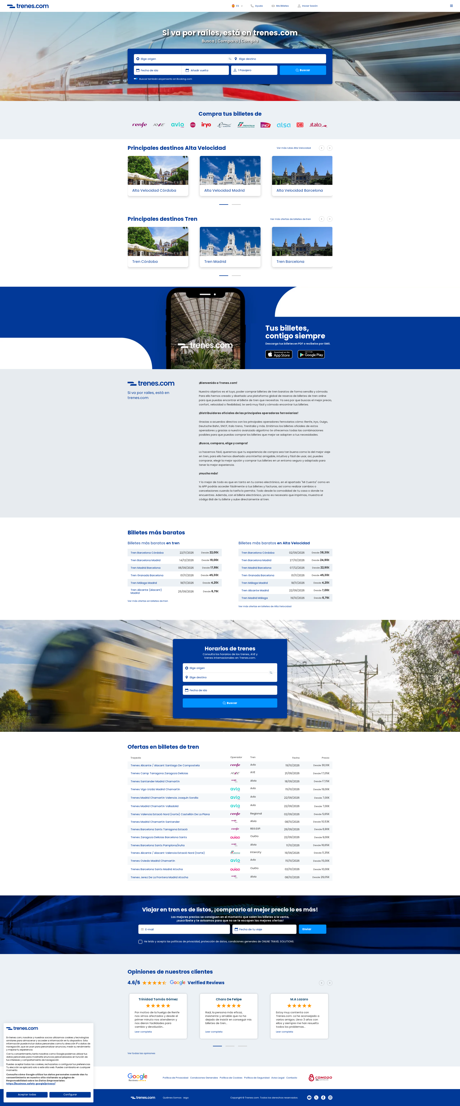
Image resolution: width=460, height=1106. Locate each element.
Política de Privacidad (175, 1077)
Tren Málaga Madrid (144, 583)
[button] (223, 204)
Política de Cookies (231, 1077)
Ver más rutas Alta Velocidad (294, 147)
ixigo (186, 1097)
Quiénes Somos (172, 1097)
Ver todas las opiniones (141, 1053)
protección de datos (214, 941)
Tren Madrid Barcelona (145, 568)
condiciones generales (242, 941)
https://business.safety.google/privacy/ (30, 1083)
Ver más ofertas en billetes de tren (148, 601)
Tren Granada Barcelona (147, 575)
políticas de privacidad (185, 941)
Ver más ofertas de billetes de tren (290, 219)
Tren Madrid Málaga (255, 598)
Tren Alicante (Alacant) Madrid (146, 591)
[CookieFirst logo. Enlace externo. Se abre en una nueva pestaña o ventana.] (22, 1028)
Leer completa (143, 1031)
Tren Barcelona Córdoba (147, 553)
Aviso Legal (277, 1077)
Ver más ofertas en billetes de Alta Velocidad (264, 606)
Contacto (291, 1077)
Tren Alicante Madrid (255, 590)
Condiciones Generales (204, 1077)
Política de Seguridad (257, 1077)
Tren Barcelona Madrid (145, 560)
